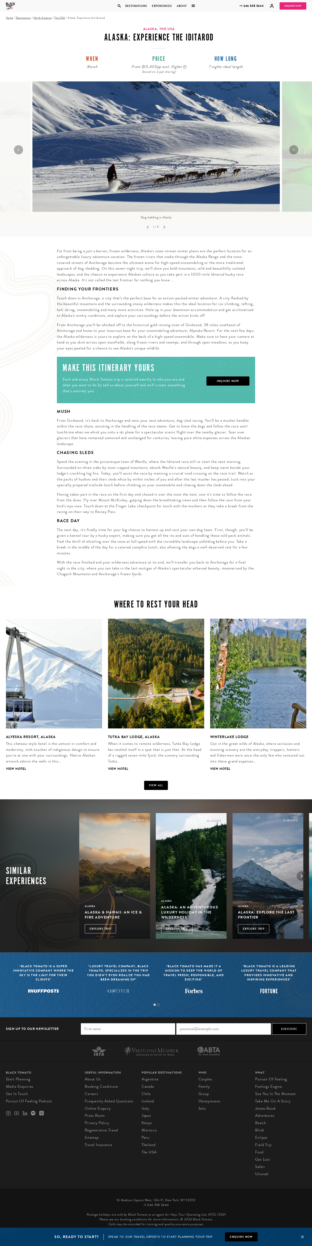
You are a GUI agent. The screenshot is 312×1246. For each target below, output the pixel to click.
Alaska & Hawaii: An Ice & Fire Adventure (113, 915)
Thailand (149, 1145)
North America (43, 18)
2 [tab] (158, 1005)
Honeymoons (209, 1101)
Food (259, 1152)
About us (93, 1079)
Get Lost (262, 1159)
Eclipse (261, 1137)
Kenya (147, 1123)
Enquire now (241, 1237)
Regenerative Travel (101, 1130)
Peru (145, 1137)
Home (9, 18)
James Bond (265, 1108)
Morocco (149, 1130)
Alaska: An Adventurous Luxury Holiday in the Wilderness (189, 912)
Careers (91, 1094)
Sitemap (92, 1137)
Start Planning (18, 1079)
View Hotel (16, 768)
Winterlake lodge (229, 736)
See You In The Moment (275, 1094)
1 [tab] (154, 1005)
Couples (205, 1079)
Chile (146, 1094)
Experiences (162, 6)
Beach (260, 1123)
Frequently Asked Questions (109, 1101)
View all (156, 785)
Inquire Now (292, 6)
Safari (260, 1167)
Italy (145, 1108)
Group (203, 1094)
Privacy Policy (97, 1123)
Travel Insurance (98, 1145)
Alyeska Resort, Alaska (31, 736)
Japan (146, 1115)
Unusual (262, 1174)
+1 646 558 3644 (251, 6)
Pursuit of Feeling (271, 1079)
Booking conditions (101, 1086)
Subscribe (289, 1029)
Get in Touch (17, 1094)
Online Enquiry (98, 1108)
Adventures (265, 1115)
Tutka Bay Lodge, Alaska (134, 736)
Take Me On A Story (272, 1101)
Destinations (136, 6)
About (182, 6)
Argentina (150, 1079)
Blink (259, 1130)
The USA (59, 18)
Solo (202, 1108)
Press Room (95, 1115)
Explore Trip (100, 929)
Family (204, 1086)
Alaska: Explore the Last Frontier (266, 915)
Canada (148, 1086)
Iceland (148, 1101)
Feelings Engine (268, 1086)
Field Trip (263, 1145)
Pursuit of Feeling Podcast (29, 1101)
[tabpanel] (51, 698)
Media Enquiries (20, 1086)
